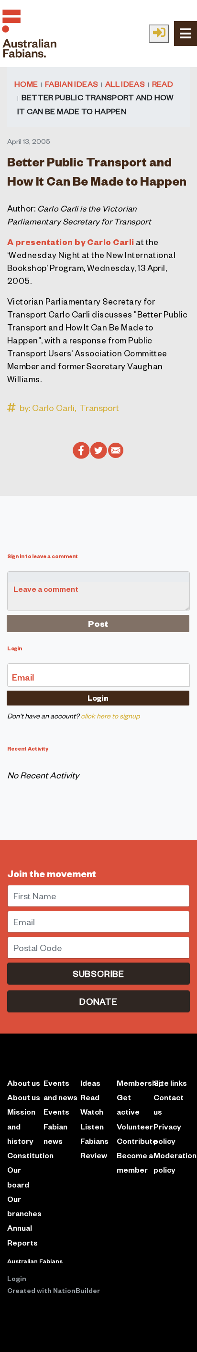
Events (56, 1111)
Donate (98, 1001)
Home (26, 83)
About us (23, 1097)
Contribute (137, 1141)
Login (16, 1278)
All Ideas (125, 83)
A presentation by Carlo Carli (70, 241)
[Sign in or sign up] (159, 33)
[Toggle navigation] (185, 33)
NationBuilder (76, 1290)
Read (162, 83)
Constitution (30, 1155)
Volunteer (135, 1126)
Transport (99, 407)
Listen (92, 1126)
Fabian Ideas (71, 83)
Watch (91, 1111)
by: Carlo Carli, (48, 407)
